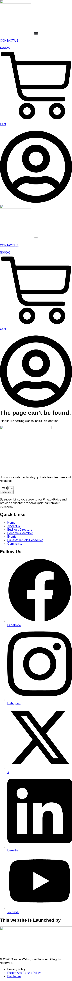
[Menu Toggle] (36, 33)
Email (3, 487)
